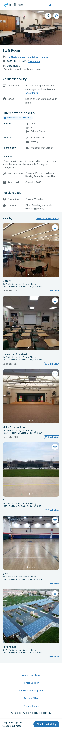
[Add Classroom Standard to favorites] (55, 300)
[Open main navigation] (57, 5)
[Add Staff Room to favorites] (56, 16)
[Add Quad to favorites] (55, 447)
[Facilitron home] (14, 7)
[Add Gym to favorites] (55, 520)
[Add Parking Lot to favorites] (55, 593)
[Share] (48, 16)
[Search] (50, 5)
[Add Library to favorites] (55, 227)
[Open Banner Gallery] (31, 27)
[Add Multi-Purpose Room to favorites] (55, 374)
